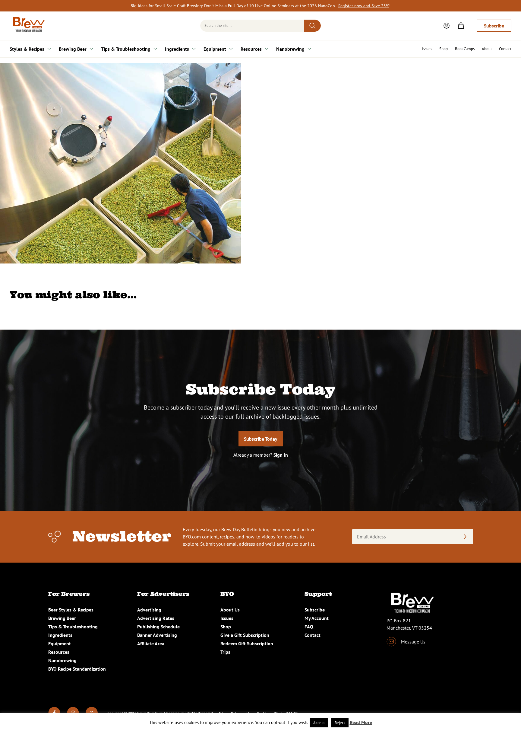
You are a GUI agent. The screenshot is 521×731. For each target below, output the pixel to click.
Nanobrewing (290, 49)
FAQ (309, 627)
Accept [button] (319, 722)
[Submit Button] (312, 26)
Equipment (215, 49)
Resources (251, 49)
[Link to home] (28, 26)
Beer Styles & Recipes (70, 610)
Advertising (149, 610)
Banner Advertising (157, 635)
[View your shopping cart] (461, 26)
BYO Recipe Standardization (77, 669)
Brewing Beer (73, 49)
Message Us (413, 642)
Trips (225, 652)
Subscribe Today (260, 439)
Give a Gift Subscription (244, 635)
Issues (427, 48)
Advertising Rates (155, 618)
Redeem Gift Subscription (246, 643)
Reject (340, 722)
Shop (443, 48)
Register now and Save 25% (363, 5)
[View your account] (446, 26)
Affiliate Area (150, 643)
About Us (230, 610)
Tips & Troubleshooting (125, 49)
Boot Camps (465, 48)
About (487, 48)
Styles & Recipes (27, 49)
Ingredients (177, 49)
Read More (361, 722)
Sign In (280, 455)
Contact (505, 48)
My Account (317, 618)
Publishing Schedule (158, 627)
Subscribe (494, 26)
